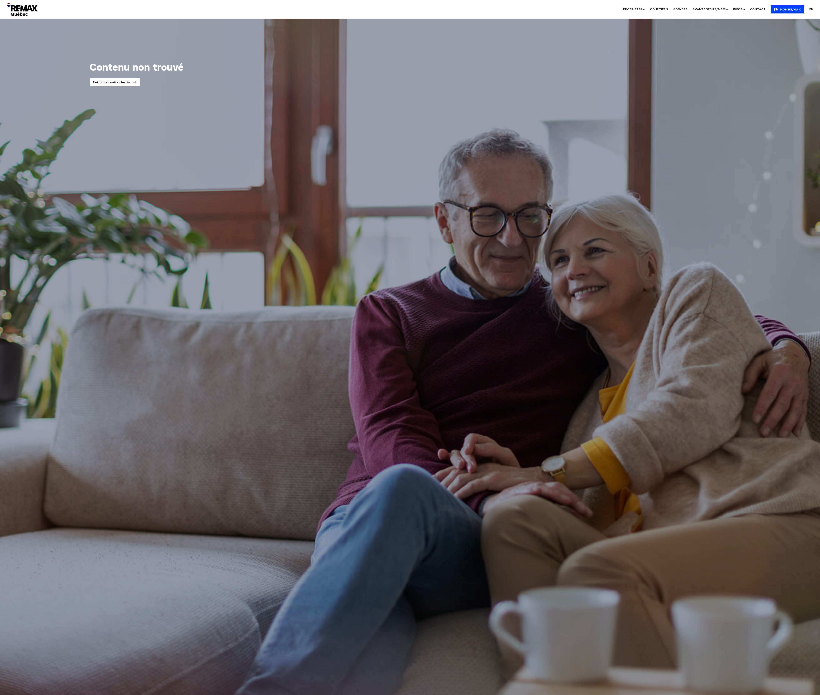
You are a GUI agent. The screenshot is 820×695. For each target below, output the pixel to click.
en (811, 9)
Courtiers (659, 9)
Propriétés (633, 9)
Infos (738, 9)
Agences (680, 9)
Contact (758, 9)
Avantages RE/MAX (709, 9)
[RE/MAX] (22, 9)
